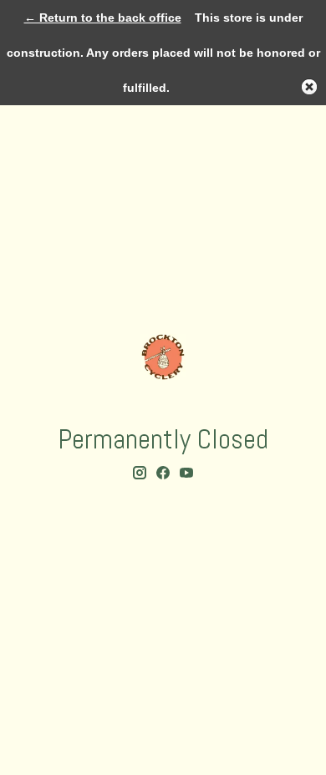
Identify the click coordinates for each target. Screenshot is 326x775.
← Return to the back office (102, 17)
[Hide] (309, 87)
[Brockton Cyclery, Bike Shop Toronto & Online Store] (163, 357)
